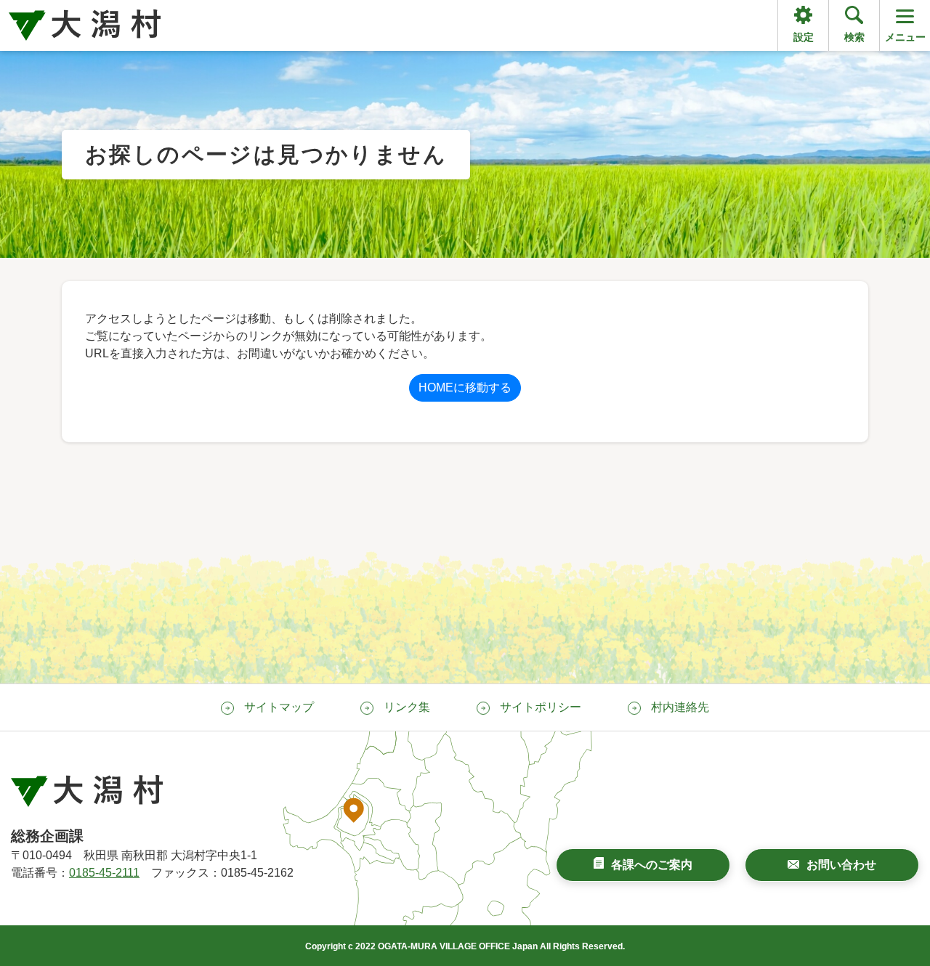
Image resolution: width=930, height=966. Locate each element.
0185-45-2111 (104, 872)
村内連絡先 (680, 707)
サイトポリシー (540, 707)
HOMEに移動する (465, 387)
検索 (854, 37)
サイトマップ (279, 707)
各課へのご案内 (651, 865)
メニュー (905, 37)
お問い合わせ (841, 865)
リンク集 (407, 707)
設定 (803, 37)
